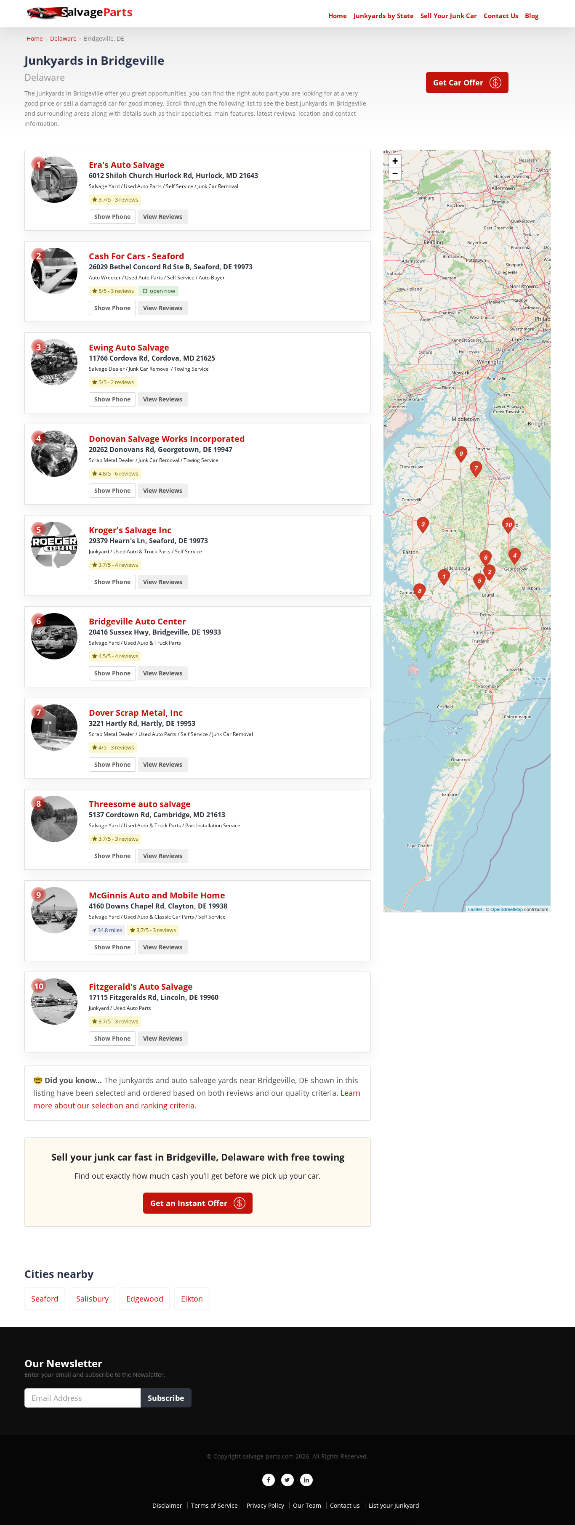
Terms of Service (214, 1505)
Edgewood (144, 1299)
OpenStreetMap (506, 909)
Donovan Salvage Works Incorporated (167, 438)
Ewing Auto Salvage (129, 347)
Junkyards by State (384, 15)
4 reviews (126, 565)
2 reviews (122, 382)
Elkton (192, 1299)
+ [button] (395, 161)
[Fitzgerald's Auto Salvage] (54, 1001)
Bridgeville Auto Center (137, 621)
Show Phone (112, 217)
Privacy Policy (265, 1505)
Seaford (45, 1299)
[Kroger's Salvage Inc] (54, 544)
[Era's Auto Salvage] (54, 179)
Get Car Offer (461, 82)
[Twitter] (287, 1480)
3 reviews (126, 199)
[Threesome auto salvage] (54, 818)
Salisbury (92, 1299)
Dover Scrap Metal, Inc (136, 712)
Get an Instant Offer (192, 1203)
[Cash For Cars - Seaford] (54, 270)
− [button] (395, 173)
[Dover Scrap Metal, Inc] (54, 727)
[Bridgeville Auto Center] (54, 635)
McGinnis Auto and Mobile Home (157, 895)
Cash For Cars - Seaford (136, 256)
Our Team (307, 1505)
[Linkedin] (306, 1480)
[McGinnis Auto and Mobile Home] (54, 909)
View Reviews (162, 217)
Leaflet (475, 909)
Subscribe (166, 1398)
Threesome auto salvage (140, 804)
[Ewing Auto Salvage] (54, 362)
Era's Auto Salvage (127, 164)
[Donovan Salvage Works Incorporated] (54, 453)
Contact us (345, 1505)
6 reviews (126, 473)
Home (337, 15)
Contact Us (501, 15)
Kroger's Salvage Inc (130, 530)
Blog (531, 15)
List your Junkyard (394, 1505)
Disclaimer (167, 1505)
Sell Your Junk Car (449, 15)
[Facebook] (268, 1480)
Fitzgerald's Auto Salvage (141, 986)
